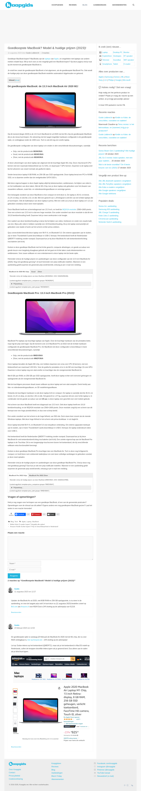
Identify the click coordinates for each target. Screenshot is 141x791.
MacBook (35, 521)
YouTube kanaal (103, 773)
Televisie (105, 60)
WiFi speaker (129, 60)
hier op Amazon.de (34, 640)
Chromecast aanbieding (108, 219)
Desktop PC (117, 52)
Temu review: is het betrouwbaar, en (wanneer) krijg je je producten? (116, 127)
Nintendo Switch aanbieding (110, 222)
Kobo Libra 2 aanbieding (108, 216)
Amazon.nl (25, 607)
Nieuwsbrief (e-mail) (105, 776)
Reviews (73, 5)
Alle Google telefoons (107, 194)
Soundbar (117, 60)
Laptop (29, 521)
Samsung (108, 77)
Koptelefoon (107, 56)
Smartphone (107, 64)
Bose (127, 77)
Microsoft (126, 80)
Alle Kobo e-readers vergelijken (111, 187)
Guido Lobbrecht (105, 117)
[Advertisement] (70, 26)
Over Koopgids (15, 769)
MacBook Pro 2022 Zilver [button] (38, 475)
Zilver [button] (40, 272)
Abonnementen (119, 5)
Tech (16, 521)
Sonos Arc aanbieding (107, 206)
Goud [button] (33, 272)
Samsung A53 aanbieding (109, 209)
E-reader (127, 64)
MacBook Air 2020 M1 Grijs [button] (19, 272)
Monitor (126, 52)
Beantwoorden (16, 612)
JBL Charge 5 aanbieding (109, 212)
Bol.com (14, 607)
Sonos (116, 77)
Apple (56, 59)
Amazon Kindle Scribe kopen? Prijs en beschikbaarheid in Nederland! (34, 526)
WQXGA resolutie (69, 209)
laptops (47, 59)
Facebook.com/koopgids (107, 763)
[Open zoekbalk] (133, 5)
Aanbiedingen (99, 5)
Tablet (115, 64)
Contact (12, 773)
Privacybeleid (14, 776)
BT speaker (128, 56)
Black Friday (56, 776)
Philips (111, 80)
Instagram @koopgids (106, 767)
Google (118, 80)
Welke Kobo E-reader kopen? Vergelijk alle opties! (27, 524)
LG (105, 80)
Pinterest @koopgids (105, 770)
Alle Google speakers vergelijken (112, 190)
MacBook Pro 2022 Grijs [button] (18, 475)
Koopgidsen (57, 5)
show (17, 80)
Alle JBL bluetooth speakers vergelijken (115, 181)
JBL (122, 77)
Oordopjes (117, 56)
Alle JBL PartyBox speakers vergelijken (115, 184)
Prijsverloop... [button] (18, 284)
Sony (101, 80)
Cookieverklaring (16, 779)
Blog (85, 5)
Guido (16, 589)
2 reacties (45, 53)
